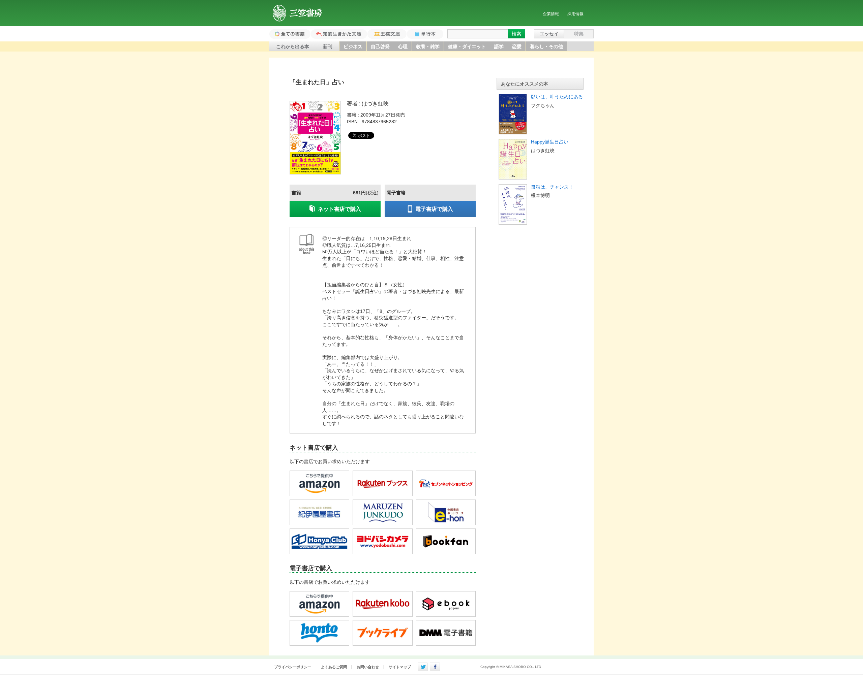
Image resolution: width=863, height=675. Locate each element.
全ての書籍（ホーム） (289, 34)
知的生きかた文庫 (339, 34)
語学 (499, 46)
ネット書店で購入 (339, 209)
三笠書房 (297, 13)
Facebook (435, 667)
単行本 (425, 34)
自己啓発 (380, 46)
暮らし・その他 (546, 46)
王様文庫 (387, 34)
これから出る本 (292, 46)
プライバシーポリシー (292, 667)
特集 (579, 33)
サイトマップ (400, 667)
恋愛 (517, 46)
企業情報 (551, 14)
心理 (403, 46)
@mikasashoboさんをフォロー (423, 667)
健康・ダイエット (467, 46)
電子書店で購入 (434, 209)
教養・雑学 (428, 46)
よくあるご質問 (334, 667)
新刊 (327, 46)
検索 (516, 33)
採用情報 (575, 14)
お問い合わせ (368, 667)
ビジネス (353, 46)
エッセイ (549, 33)
